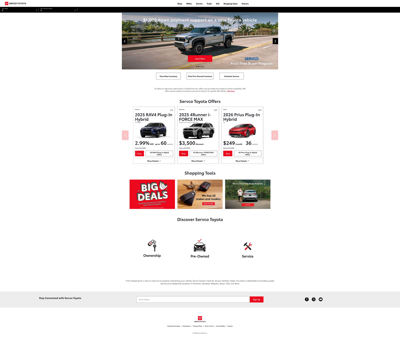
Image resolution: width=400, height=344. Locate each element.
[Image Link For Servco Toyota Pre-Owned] (200, 248)
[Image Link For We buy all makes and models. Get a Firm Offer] (200, 194)
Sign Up (256, 299)
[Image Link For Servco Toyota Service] (247, 248)
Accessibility (220, 326)
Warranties (186, 326)
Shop (200, 58)
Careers (230, 326)
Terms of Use (209, 326)
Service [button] (199, 3)
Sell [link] (217, 3)
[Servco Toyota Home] (15, 3)
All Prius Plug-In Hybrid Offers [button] (247, 153)
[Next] (274, 135)
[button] (124, 41)
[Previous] (125, 135)
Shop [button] (179, 3)
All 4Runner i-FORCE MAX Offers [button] (203, 153)
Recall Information (173, 326)
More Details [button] (153, 161)
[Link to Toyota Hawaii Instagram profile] (313, 299)
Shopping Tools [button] (231, 3)
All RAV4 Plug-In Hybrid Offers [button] (159, 153)
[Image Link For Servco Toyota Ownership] (152, 248)
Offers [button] (189, 3)
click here (231, 91)
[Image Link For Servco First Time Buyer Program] (247, 194)
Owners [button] (245, 3)
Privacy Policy (197, 326)
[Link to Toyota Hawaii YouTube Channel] (320, 299)
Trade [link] (209, 3)
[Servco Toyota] (200, 319)
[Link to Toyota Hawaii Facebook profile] (306, 299)
